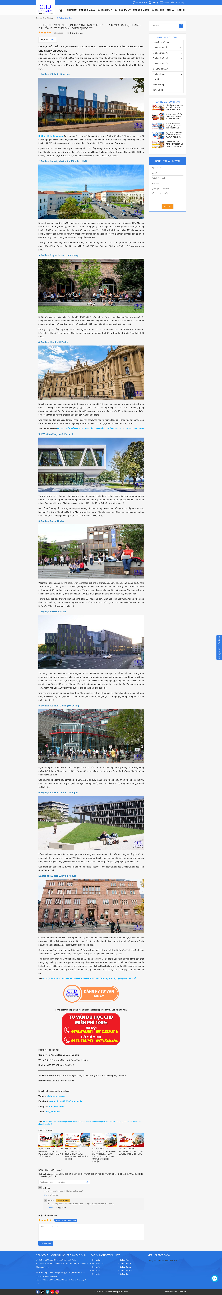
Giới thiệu (72, 10)
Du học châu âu (87, 10)
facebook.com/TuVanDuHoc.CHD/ (65, 1101)
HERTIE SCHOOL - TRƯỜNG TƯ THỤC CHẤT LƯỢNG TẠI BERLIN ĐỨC (131, 1151)
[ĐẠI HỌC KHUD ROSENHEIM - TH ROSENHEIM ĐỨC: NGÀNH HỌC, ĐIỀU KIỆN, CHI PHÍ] (77, 1140)
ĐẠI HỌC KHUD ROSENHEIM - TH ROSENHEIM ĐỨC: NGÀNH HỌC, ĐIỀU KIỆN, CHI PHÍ (76, 1154)
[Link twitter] (47, 1292)
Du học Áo (96, 1267)
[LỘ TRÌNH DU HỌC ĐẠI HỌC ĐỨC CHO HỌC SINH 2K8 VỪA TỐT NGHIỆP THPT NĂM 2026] (158, 127)
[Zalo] (214, 1278)
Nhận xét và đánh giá (47, 1215)
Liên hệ (180, 10)
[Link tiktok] (43, 1292)
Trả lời (45, 1195)
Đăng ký (167, 206)
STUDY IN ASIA (160, 69)
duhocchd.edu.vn (56, 1096)
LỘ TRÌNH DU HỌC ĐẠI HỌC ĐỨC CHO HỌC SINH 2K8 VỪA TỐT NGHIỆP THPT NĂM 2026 (174, 124)
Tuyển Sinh (158, 90)
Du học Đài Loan (126, 1270)
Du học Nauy (124, 1274)
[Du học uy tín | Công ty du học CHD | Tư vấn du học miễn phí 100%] (45, 10)
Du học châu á (105, 10)
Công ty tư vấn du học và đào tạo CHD (162, 1261)
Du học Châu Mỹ (160, 58)
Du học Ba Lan (97, 1263)
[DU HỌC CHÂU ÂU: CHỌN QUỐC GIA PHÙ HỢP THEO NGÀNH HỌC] (158, 146)
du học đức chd (49, 1121)
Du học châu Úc (141, 10)
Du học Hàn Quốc (126, 1263)
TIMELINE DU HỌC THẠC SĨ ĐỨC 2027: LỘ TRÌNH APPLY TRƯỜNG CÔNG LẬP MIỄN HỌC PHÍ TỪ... (174, 106)
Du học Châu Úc (160, 63)
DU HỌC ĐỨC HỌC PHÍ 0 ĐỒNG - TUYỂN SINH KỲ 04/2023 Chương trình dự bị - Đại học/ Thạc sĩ (89, 978)
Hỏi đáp (156, 79)
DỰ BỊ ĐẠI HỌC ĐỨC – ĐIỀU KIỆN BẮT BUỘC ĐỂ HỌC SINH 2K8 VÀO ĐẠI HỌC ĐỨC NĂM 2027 (174, 115)
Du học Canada (125, 1267)
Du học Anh (96, 1270)
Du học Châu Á (160, 48)
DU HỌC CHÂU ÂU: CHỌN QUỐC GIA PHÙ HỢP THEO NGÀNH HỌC (174, 143)
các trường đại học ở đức (67, 1121)
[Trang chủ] (60, 10)
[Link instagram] (57, 1292)
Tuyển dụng (158, 85)
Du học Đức (96, 1260)
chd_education (56, 1106)
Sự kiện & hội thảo (161, 42)
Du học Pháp (124, 1260)
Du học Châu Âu (160, 53)
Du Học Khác (157, 10)
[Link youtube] (52, 1292)
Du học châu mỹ (123, 10)
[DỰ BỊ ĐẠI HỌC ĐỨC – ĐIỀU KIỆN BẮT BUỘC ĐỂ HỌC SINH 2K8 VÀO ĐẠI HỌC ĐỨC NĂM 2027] (158, 118)
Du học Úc (96, 1274)
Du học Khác (159, 74)
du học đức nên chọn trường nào (91, 1121)
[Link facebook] (38, 1292)
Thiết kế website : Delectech (175, 1292)
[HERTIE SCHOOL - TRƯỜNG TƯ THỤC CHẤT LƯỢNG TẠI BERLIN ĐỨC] (131, 1140)
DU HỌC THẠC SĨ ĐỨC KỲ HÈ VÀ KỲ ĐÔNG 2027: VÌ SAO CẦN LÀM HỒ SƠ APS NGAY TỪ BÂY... (174, 133)
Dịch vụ (170, 10)
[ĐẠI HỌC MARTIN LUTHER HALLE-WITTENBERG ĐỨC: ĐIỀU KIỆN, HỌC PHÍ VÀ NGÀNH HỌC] (50, 1140)
